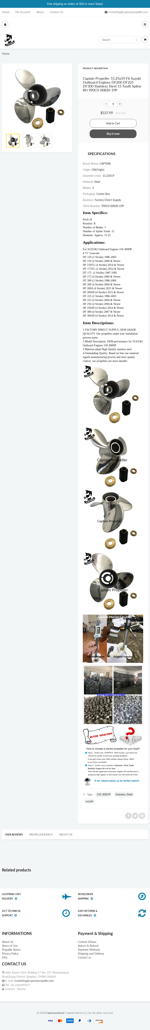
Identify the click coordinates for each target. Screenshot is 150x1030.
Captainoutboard (55, 1012)
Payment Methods (89, 949)
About (40, 12)
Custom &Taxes (87, 941)
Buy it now (113, 133)
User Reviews (14, 834)
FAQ (4, 957)
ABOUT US (65, 834)
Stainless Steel (123, 794)
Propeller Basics (41, 834)
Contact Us (56, 12)
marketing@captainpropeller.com (128, 12)
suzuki (89, 801)
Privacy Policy (10, 953)
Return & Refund (88, 945)
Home (5, 12)
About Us (7, 941)
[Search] (136, 40)
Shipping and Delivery (91, 953)
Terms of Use (10, 945)
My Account (22, 12)
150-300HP (103, 794)
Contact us (84, 957)
